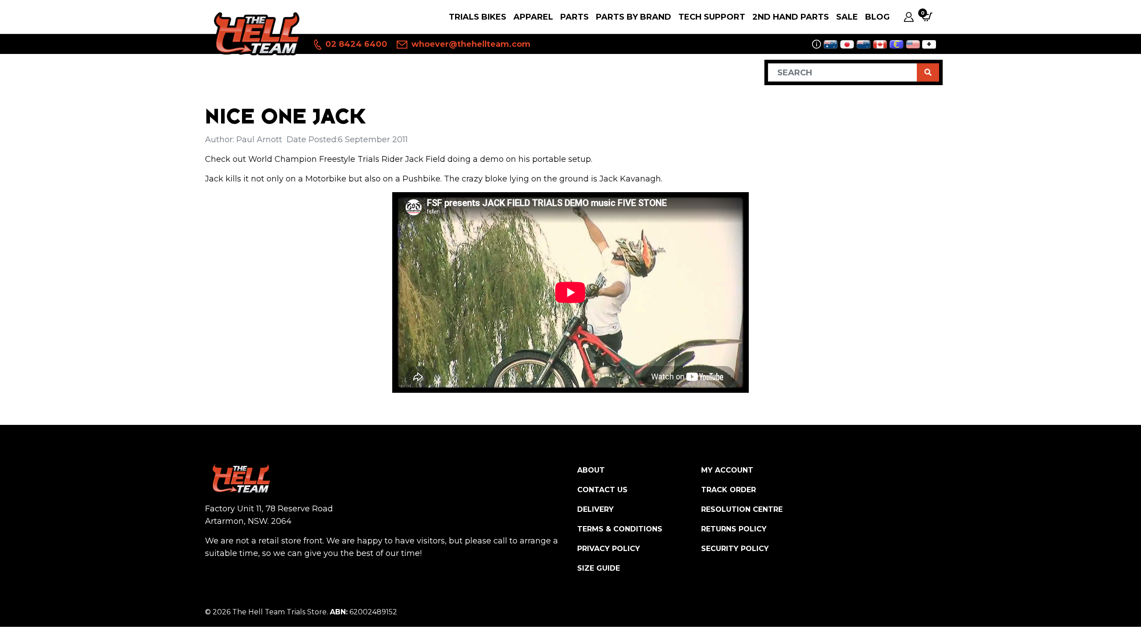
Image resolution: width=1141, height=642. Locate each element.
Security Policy (735, 548)
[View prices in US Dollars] (913, 44)
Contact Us (602, 490)
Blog (877, 17)
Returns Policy (734, 529)
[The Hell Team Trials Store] (255, 33)
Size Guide (598, 568)
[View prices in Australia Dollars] (830, 44)
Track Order (728, 490)
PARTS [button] (574, 17)
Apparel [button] (533, 17)
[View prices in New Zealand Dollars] (863, 44)
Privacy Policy (608, 548)
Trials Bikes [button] (477, 17)
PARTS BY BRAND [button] (633, 17)
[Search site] (928, 72)
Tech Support (711, 17)
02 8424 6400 (355, 44)
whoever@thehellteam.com (469, 44)
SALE (847, 17)
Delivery (595, 509)
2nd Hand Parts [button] (790, 17)
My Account (727, 470)
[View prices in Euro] (896, 44)
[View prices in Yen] (847, 44)
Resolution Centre (742, 509)
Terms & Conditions (619, 529)
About (591, 470)
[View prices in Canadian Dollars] (880, 44)
